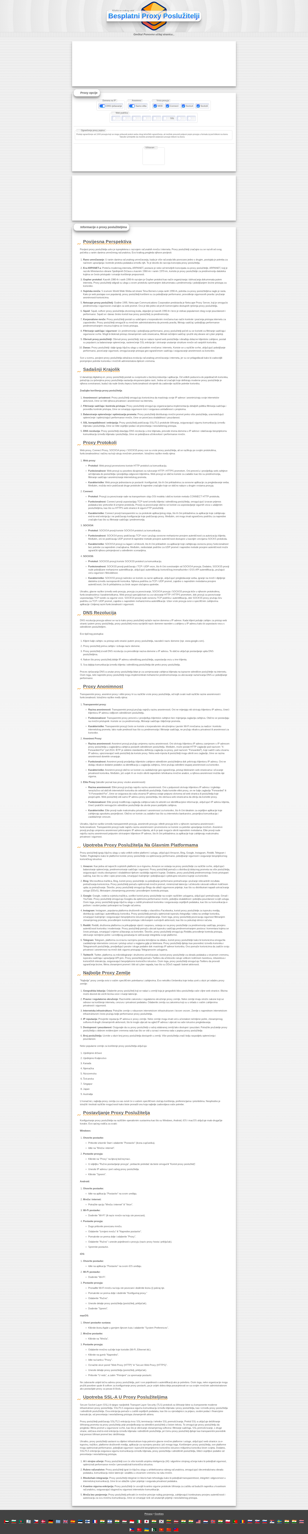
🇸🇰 (257, 1521)
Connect (174, 106)
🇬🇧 (65, 1521)
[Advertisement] (154, 63)
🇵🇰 (154, 1529)
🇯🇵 (146, 1521)
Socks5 (204, 106)
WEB (160, 106)
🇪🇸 (72, 1521)
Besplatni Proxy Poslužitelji (154, 16)
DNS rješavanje (114, 106)
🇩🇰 (43, 1521)
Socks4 (189, 106)
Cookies (159, 1513)
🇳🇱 (205, 1521)
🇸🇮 (264, 1521)
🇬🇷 (58, 1521)
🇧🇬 (13, 1521)
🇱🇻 (176, 1521)
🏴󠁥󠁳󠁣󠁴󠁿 (28, 1521)
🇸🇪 (279, 1521)
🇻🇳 (161, 1529)
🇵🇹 (235, 1521)
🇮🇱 (109, 1521)
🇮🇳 (102, 1521)
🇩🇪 (50, 1521)
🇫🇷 (95, 1521)
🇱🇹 (168, 1521)
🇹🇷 (139, 1529)
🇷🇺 (250, 1521)
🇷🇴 (242, 1521)
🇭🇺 (124, 1521)
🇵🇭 (131, 1529)
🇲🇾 (198, 1521)
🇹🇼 (176, 1529)
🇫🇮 (87, 1521)
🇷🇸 (272, 1521)
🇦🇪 (6, 1521)
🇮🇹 (139, 1521)
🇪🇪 (80, 1521)
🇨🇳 (168, 1529)
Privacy (149, 1513)
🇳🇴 (213, 1521)
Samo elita (141, 106)
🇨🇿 (36, 1521)
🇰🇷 (161, 1521)
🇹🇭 (301, 1521)
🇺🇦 (146, 1529)
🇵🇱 (227, 1521)
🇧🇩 (21, 1521)
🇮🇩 (131, 1521)
